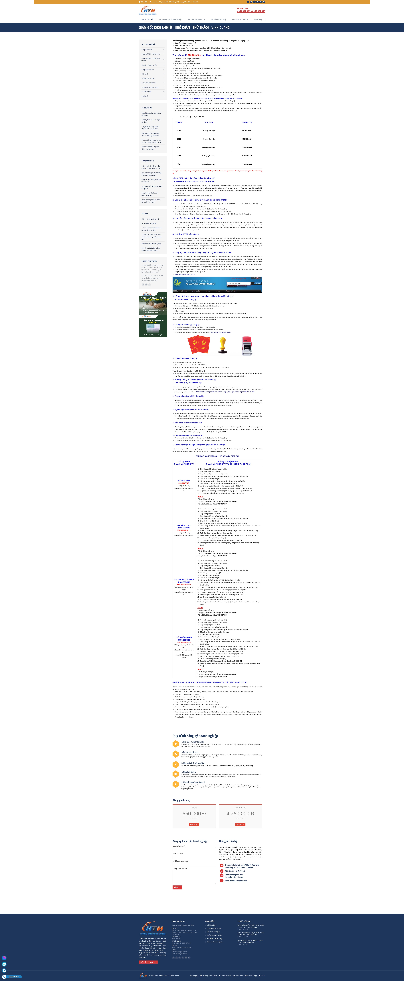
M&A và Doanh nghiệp (215, 942)
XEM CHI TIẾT (194, 824)
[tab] (153, 49)
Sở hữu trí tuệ (211, 925)
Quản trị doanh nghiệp (214, 935)
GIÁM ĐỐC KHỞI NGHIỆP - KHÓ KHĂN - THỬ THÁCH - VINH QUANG (251, 926)
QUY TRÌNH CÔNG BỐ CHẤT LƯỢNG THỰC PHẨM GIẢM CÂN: (250, 942)
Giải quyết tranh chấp (214, 928)
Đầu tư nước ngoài (213, 932)
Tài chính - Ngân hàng (214, 938)
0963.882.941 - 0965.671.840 (251, 11)
